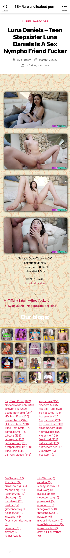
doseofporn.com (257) (18, 412)
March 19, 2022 (48, 59)
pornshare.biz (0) (47, 528)
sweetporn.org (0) (48, 497)
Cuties (27, 21)
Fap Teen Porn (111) (51, 424)
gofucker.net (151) (16, 443)
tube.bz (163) (13, 435)
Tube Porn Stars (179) (18, 428)
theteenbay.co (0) (48, 512)
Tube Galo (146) (15, 451)
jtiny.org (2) (11, 532)
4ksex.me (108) (48, 435)
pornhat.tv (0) (45, 505)
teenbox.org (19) (15, 490)
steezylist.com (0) (48, 486)
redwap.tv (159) (14, 439)
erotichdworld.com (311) (19, 405)
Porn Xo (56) (13, 482)
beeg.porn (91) (48, 454)
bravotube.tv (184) (16, 420)
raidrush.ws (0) (14, 535)
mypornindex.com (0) (50, 520)
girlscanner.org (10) (16, 509)
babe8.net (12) (14, 501)
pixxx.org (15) (13, 497)
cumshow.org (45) (16, 486)
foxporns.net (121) (50, 420)
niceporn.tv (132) (49, 405)
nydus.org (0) (45, 490)
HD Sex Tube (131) (50, 408)
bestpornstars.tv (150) (18, 447)
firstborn (26, 59)
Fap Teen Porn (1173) (18, 401)
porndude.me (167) (16, 431)
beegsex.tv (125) (49, 416)
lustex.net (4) (13, 516)
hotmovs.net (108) (50, 431)
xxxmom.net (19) (15, 493)
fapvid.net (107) (48, 439)
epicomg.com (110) (50, 428)
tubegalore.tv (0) (47, 509)
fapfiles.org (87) (14, 478)
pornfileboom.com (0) (50, 524)
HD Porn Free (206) (17, 416)
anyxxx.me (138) (49, 401)
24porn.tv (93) (48, 451)
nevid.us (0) (44, 482)
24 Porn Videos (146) (18, 454)
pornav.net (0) (46, 501)
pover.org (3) (13, 528)
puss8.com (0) (46, 493)
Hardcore (40, 21)
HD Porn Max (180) (17, 424)
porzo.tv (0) (44, 516)
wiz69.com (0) (46, 478)
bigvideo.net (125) (50, 412)
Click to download (35, 283)
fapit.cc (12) (12, 505)
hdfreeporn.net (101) (51, 447)
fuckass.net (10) (14, 512)
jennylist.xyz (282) (16, 408)
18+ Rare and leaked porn (35, 6)
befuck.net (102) (49, 443)
